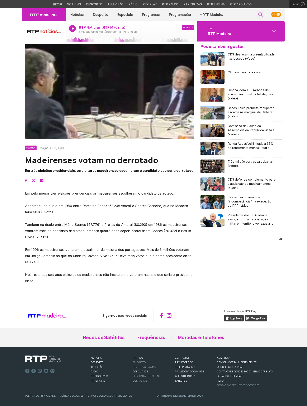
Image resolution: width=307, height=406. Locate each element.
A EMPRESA (223, 357)
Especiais (125, 14)
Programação (180, 14)
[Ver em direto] (44, 31)
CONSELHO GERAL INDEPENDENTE (236, 362)
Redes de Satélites (104, 337)
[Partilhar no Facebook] (26, 180)
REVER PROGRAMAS (144, 367)
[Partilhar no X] (33, 180)
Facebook (27, 371)
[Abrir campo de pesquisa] (260, 15)
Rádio (133, 4)
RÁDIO (94, 371)
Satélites (181, 380)
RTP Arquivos (241, 4)
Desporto (94, 4)
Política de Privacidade (40, 395)
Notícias (74, 4)
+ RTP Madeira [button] (211, 14)
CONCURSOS (140, 371)
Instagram (40, 371)
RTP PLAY (138, 357)
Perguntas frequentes (148, 376)
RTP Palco (170, 4)
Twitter (33, 371)
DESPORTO (97, 362)
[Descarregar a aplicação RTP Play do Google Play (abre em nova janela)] (256, 317)
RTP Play (150, 4)
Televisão (115, 4)
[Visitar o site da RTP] (58, 4)
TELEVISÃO (97, 367)
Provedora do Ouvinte (189, 371)
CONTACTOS (182, 357)
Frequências (151, 337)
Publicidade (124, 395)
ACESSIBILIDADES (185, 376)
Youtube (46, 371)
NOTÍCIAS (96, 357)
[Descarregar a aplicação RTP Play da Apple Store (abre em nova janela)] (234, 317)
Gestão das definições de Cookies (238, 385)
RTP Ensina (216, 4)
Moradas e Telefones (201, 337)
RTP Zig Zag (193, 4)
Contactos (140, 380)
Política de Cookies (71, 395)
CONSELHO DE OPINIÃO (230, 367)
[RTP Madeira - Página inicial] (44, 14)
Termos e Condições (99, 395)
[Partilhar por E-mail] (41, 180)
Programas (151, 14)
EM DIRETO (139, 362)
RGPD (220, 380)
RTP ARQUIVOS (99, 376)
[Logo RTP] (43, 359)
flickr (52, 371)
